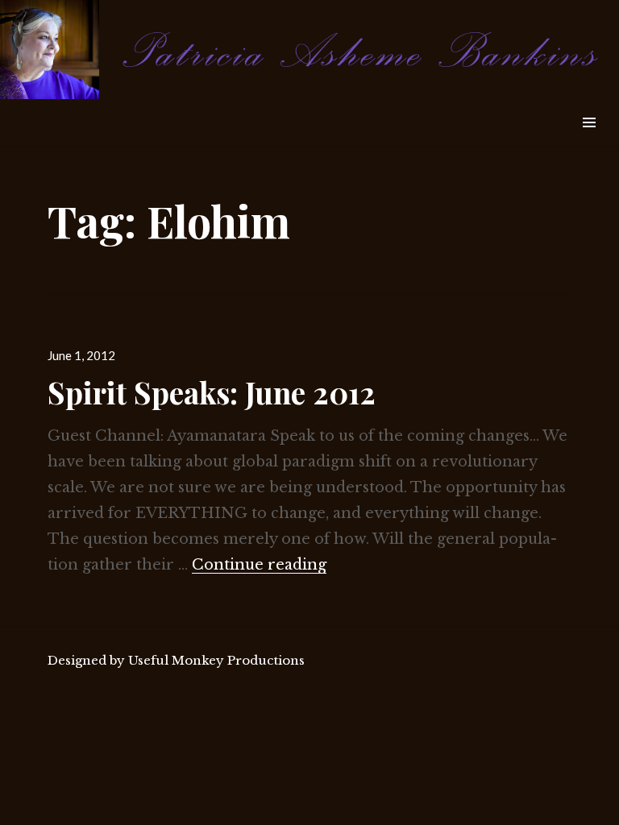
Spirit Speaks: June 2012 (212, 392)
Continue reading (259, 565)
